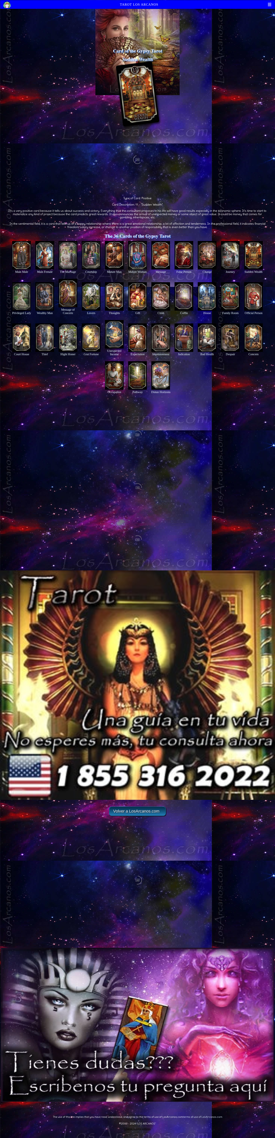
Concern (253, 354)
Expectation (138, 354)
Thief (45, 354)
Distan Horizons (160, 392)
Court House (21, 354)
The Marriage (68, 271)
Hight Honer (67, 354)
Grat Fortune (91, 354)
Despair (230, 354)
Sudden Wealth (253, 271)
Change (207, 271)
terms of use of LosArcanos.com (202, 1117)
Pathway (137, 392)
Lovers (91, 313)
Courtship (91, 271)
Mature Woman (137, 271)
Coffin (184, 313)
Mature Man (114, 271)
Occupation (114, 392)
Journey (230, 271)
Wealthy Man (45, 313)
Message (161, 271)
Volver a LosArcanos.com (136, 811)
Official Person (253, 313)
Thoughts (114, 313)
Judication (184, 354)
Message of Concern (68, 311)
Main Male (21, 271)
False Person (183, 271)
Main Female (45, 271)
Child (161, 313)
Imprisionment (160, 354)
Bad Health (207, 354)
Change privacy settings (137, 1129)
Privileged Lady (21, 313)
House (207, 313)
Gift (137, 313)
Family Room (230, 313)
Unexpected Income (114, 352)
